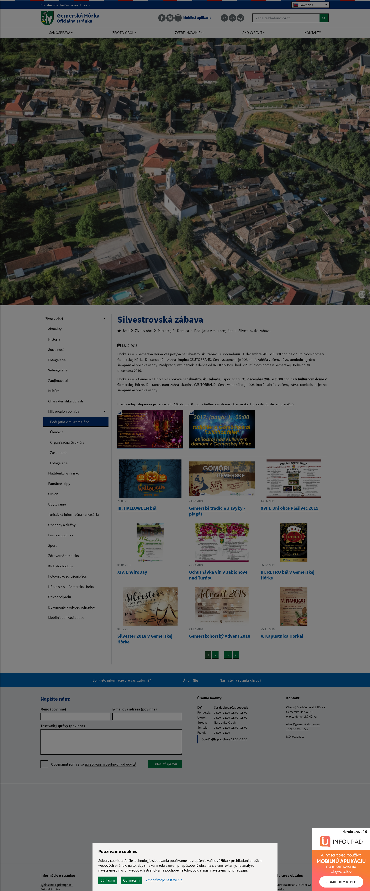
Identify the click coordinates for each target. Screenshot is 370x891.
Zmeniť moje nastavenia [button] (164, 880)
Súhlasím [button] (108, 880)
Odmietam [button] (131, 880)
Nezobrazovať (353, 831)
